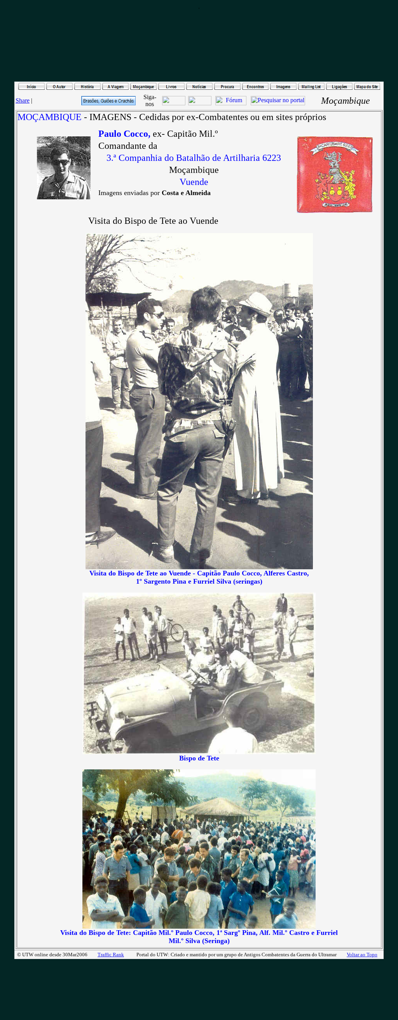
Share (23, 100)
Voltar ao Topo (362, 954)
